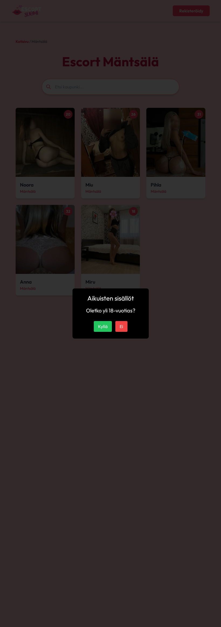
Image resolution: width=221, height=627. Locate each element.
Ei (121, 326)
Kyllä (103, 326)
